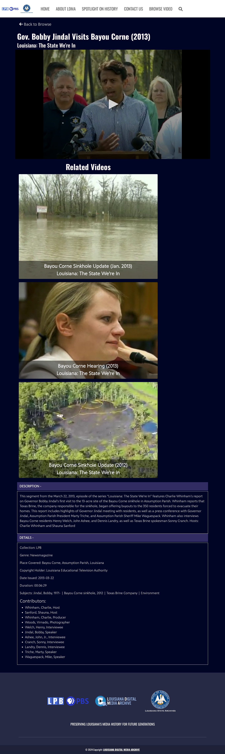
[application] (112, 104)
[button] (180, 8)
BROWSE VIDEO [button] (160, 9)
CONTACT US (133, 9)
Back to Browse (37, 24)
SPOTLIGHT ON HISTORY (100, 9)
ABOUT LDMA (66, 9)
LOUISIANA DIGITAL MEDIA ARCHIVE (121, 749)
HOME (45, 9)
